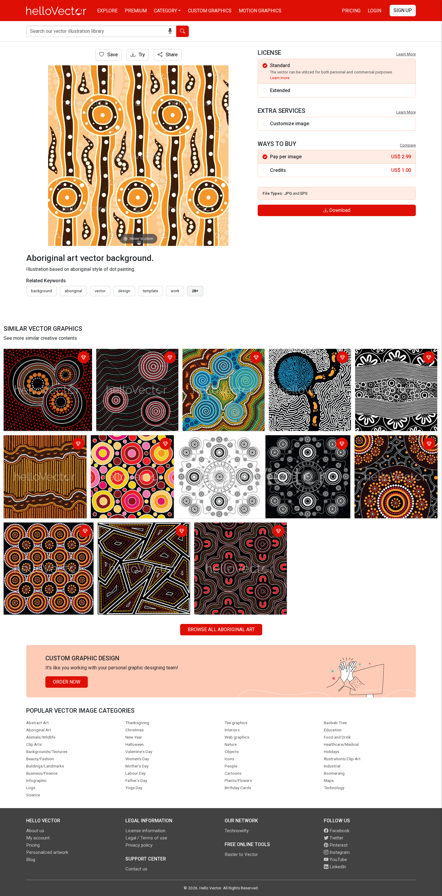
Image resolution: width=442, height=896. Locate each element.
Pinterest (338, 845)
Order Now (66, 682)
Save (112, 54)
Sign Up (403, 10)
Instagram (339, 852)
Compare (408, 145)
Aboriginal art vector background (39, 354)
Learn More (406, 54)
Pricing (351, 11)
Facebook (338, 830)
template (150, 291)
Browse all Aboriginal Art (221, 629)
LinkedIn (337, 867)
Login (374, 11)
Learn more (280, 78)
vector (100, 291)
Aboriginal (73, 291)
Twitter (335, 838)
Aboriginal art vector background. (132, 354)
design (124, 291)
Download (339, 210)
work (175, 291)
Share (171, 54)
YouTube (337, 859)
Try (141, 54)
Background (41, 291)
